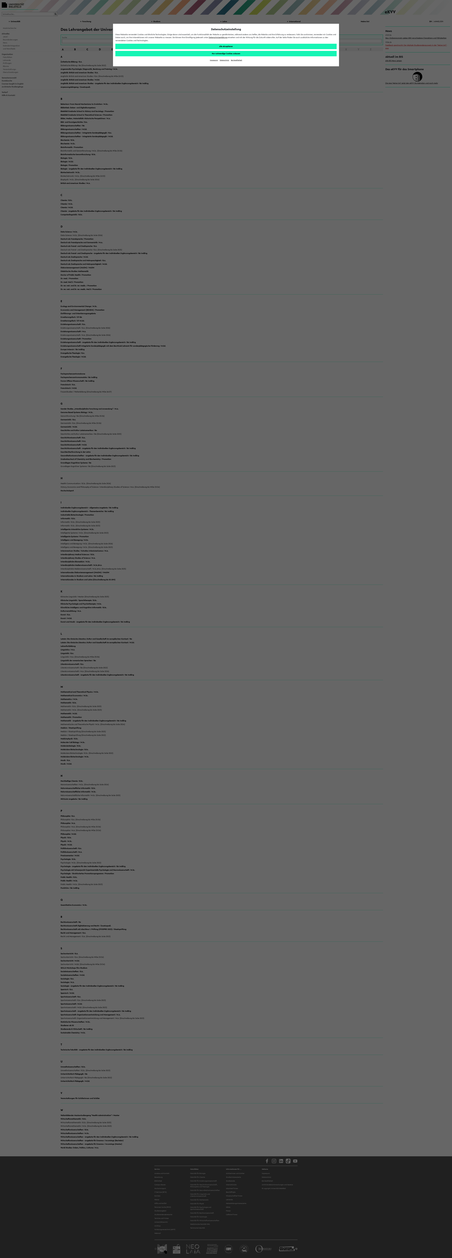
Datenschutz (224, 60)
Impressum (214, 60)
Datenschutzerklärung (218, 37)
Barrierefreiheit (236, 60)
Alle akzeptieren (226, 46)
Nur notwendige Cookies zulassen (226, 53)
